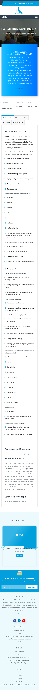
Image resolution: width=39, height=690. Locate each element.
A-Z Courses (19, 681)
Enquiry (7, 123)
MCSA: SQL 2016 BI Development (19, 663)
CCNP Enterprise (19, 652)
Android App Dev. (19, 630)
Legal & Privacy (19, 684)
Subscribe (32, 587)
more (20, 88)
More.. (19, 614)
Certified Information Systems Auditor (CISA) (19, 636)
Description (8, 118)
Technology (34, 3)
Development (22, 3)
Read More (19, 555)
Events (20, 676)
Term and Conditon (29, 684)
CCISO (19, 633)
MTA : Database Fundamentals (19, 660)
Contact (19, 678)
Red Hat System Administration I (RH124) (17, 454)
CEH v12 (19, 654)
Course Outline (22, 118)
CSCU (19, 642)
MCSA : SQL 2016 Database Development (19, 657)
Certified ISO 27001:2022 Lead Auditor (19, 639)
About (19, 673)
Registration (19, 123)
